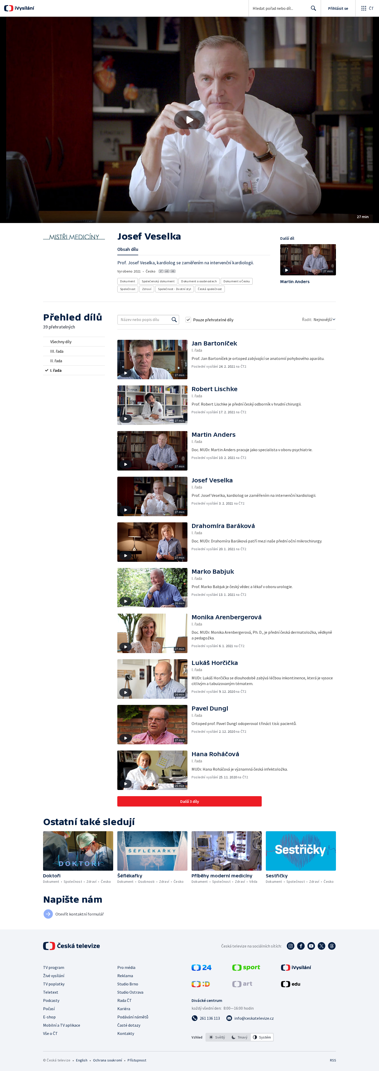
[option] (217, 1037)
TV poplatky (53, 983)
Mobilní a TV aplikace (61, 1025)
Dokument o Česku (237, 281)
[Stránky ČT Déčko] (201, 985)
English (81, 1060)
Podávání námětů (132, 1016)
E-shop (49, 1016)
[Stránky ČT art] (242, 985)
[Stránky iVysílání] (296, 969)
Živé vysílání (53, 975)
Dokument (127, 281)
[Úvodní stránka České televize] (72, 946)
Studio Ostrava (130, 992)
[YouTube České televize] (311, 946)
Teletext (50, 992)
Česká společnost (210, 289)
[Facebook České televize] (301, 946)
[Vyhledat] (174, 320)
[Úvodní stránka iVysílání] (24, 8)
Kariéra (123, 1008)
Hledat (313, 8)
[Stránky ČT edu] (290, 985)
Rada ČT (124, 1000)
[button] (189, 120)
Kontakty (125, 1033)
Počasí (49, 1008)
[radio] (74, 341)
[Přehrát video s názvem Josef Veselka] (189, 120)
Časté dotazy (128, 1025)
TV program (53, 967)
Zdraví (146, 289)
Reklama (125, 975)
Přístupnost (137, 1060)
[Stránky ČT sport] (246, 969)
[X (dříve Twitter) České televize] (321, 946)
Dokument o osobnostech (199, 281)
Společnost (127, 289)
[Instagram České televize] (290, 946)
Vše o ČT (50, 1033)
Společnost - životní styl (174, 289)
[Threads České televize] (332, 946)
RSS (333, 1060)
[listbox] (239, 1037)
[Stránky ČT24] (201, 969)
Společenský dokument (158, 281)
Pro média (126, 967)
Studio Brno (127, 983)
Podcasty (51, 1000)
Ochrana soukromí (107, 1060)
